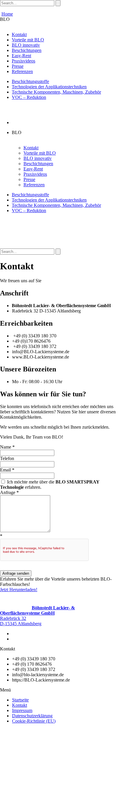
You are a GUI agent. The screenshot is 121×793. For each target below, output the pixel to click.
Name (7, 446)
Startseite (20, 699)
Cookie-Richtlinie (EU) (34, 720)
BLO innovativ (26, 45)
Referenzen (22, 71)
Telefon (7, 458)
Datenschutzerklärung (32, 715)
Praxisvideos (23, 60)
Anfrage (9, 492)
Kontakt (19, 34)
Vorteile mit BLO (28, 39)
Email (7, 469)
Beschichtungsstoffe (30, 81)
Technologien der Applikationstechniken (49, 86)
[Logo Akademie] (64, 790)
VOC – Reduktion (29, 97)
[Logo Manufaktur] (38, 790)
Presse (17, 66)
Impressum (22, 710)
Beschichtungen (26, 50)
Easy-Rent (21, 55)
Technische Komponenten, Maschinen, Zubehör (56, 91)
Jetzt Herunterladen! (18, 589)
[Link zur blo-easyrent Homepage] (12, 790)
